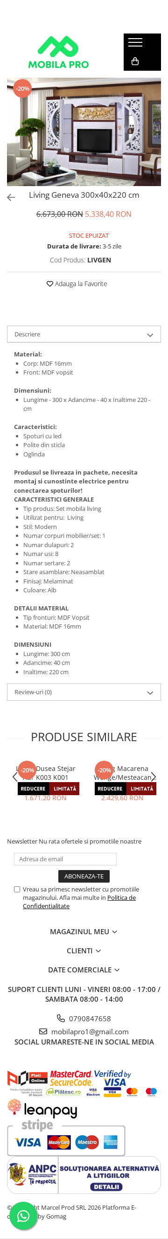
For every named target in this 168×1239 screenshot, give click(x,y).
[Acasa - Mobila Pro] (58, 52)
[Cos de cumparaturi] (135, 61)
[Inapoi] (7, 197)
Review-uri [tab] (33, 692)
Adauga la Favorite (80, 283)
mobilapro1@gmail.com (89, 1031)
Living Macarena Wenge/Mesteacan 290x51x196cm (123, 773)
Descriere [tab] (27, 334)
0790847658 (89, 1018)
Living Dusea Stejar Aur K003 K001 (46, 773)
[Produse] (136, 45)
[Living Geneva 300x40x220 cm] (84, 132)
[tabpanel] (84, 132)
